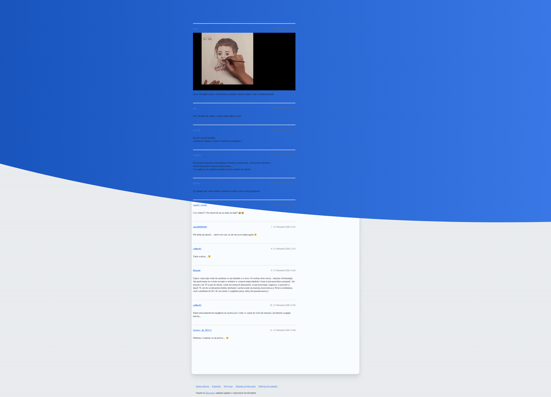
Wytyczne (228, 386)
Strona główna (202, 386)
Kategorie (216, 386)
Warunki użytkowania (246, 386)
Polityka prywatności (268, 386)
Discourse (209, 393)
